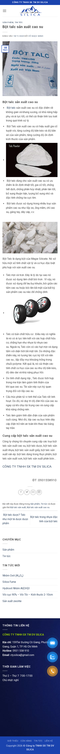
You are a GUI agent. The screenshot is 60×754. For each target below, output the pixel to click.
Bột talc (11, 107)
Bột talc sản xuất (18, 507)
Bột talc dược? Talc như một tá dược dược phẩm (15, 519)
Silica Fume (9, 581)
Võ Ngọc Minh (35, 36)
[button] (4, 11)
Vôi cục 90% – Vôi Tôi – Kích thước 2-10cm (27, 594)
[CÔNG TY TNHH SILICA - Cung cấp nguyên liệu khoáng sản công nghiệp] (30, 11)
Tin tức (19, 22)
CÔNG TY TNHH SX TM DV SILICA (27, 466)
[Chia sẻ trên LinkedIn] (39, 492)
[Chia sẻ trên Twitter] (27, 492)
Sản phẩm (7, 22)
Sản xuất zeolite (12, 601)
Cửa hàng (26, 741)
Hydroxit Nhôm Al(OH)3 (16, 588)
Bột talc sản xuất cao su (38, 507)
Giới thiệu (12, 741)
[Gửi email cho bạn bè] (33, 492)
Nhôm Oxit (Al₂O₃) (12, 575)
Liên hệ (49, 741)
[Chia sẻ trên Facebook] (21, 492)
